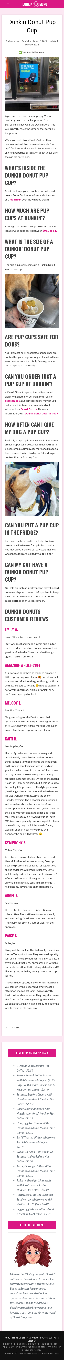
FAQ (18, 1027)
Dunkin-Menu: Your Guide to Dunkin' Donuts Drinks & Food (35, 4)
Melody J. (13, 703)
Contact (53, 1337)
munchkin (15, 199)
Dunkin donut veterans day (41, 413)
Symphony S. (16, 842)
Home (7, 1337)
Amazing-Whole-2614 (23, 665)
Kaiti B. (11, 739)
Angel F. (11, 895)
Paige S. (11, 935)
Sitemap (32, 1340)
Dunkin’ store (29, 409)
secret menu (12, 400)
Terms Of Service (21, 1337)
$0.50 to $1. (50, 230)
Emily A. (11, 629)
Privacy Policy (39, 1337)
